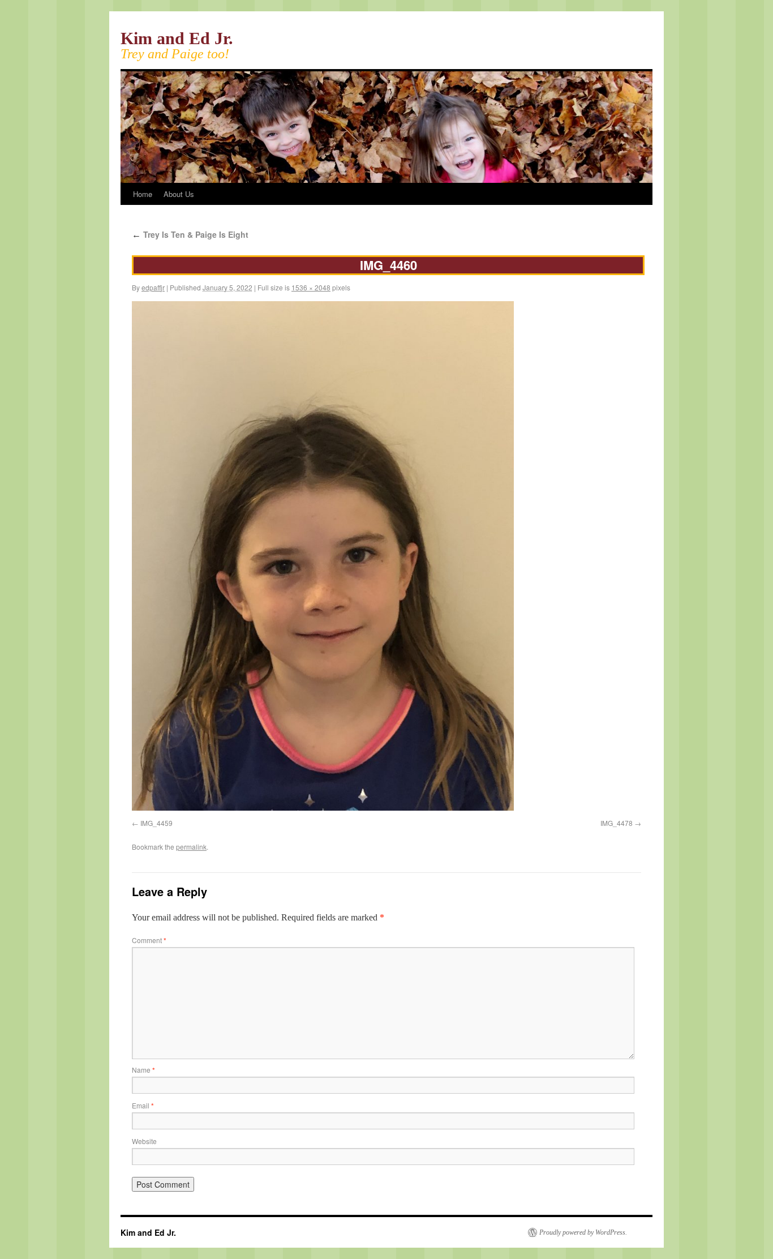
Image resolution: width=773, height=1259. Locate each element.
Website (144, 1141)
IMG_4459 (156, 823)
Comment (149, 940)
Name (143, 1069)
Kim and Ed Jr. (177, 38)
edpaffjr (153, 287)
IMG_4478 (616, 823)
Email (143, 1105)
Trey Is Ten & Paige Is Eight (190, 234)
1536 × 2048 (310, 287)
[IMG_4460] (323, 807)
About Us (179, 194)
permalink (191, 846)
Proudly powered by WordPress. (583, 1232)
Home (142, 194)
